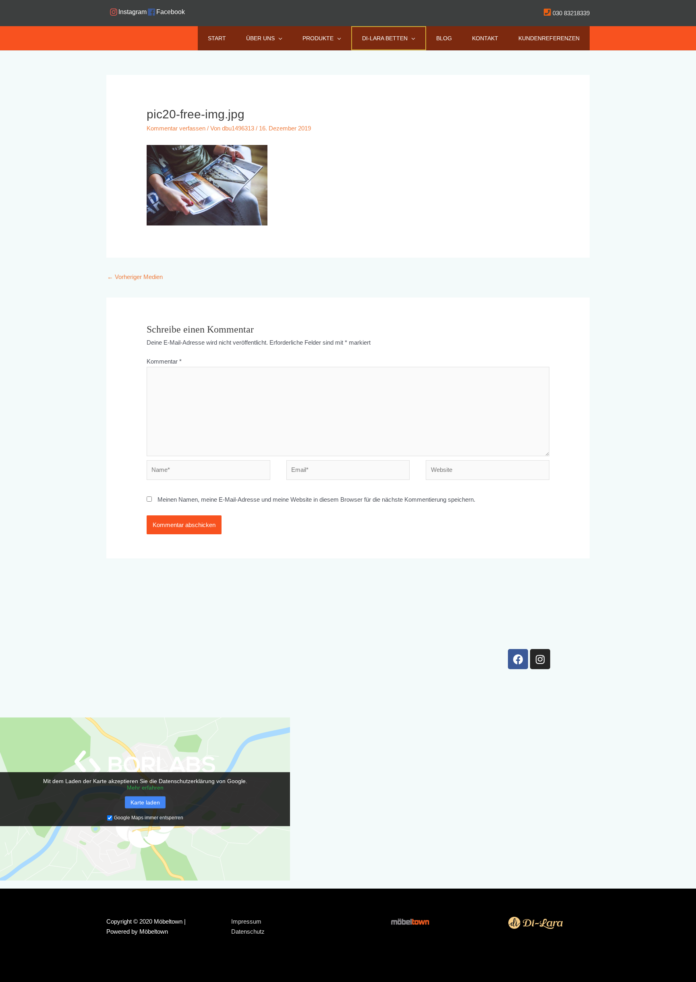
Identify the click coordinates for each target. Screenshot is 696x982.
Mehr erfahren (145, 787)
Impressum (246, 921)
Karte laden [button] (145, 802)
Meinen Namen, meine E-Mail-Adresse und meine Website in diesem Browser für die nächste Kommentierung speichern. (316, 499)
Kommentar (164, 361)
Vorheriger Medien (135, 276)
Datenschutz (248, 931)
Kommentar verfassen (176, 128)
